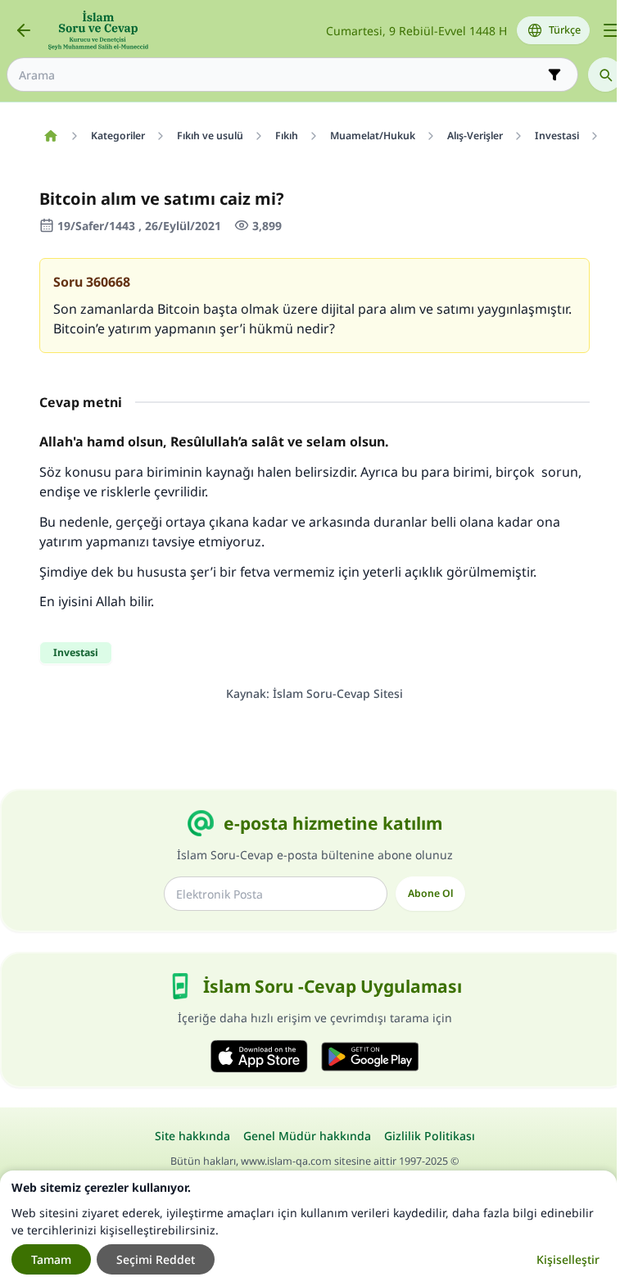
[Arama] (605, 74)
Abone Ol (430, 893)
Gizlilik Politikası (429, 1135)
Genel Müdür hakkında (307, 1135)
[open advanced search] (554, 74)
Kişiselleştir (568, 1259)
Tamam (51, 1259)
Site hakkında (192, 1135)
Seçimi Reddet (155, 1259)
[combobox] (281, 75)
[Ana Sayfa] (50, 136)
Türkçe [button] (565, 30)
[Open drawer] (611, 30)
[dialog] (308, 1228)
